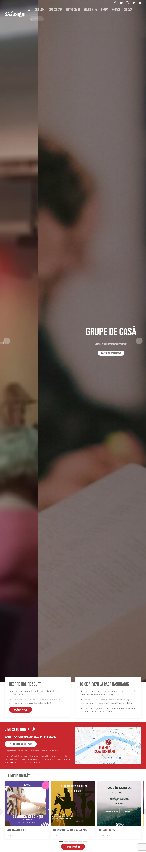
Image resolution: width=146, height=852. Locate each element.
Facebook (34, 759)
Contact (116, 9)
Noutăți (104, 9)
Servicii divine (73, 9)
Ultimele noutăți (18, 776)
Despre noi (40, 9)
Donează (128, 9)
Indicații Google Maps (22, 744)
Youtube (66, 759)
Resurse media (90, 9)
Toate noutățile (73, 846)
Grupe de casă (55, 9)
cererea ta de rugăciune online (25, 762)
